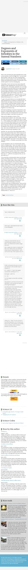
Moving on (4, 431)
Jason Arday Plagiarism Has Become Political (13, 423)
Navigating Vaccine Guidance (9, 414)
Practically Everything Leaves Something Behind (13, 503)
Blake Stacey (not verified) (11, 217)
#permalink (19, 218)
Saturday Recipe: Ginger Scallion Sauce (11, 480)
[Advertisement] (14, 16)
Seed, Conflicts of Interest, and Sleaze (10, 455)
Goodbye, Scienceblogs (7, 444)
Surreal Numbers (9, 195)
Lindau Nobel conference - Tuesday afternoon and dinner (14, 519)
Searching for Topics (6, 467)
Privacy (23, 557)
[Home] (9, 35)
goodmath (4, 40)
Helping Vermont (5, 535)
